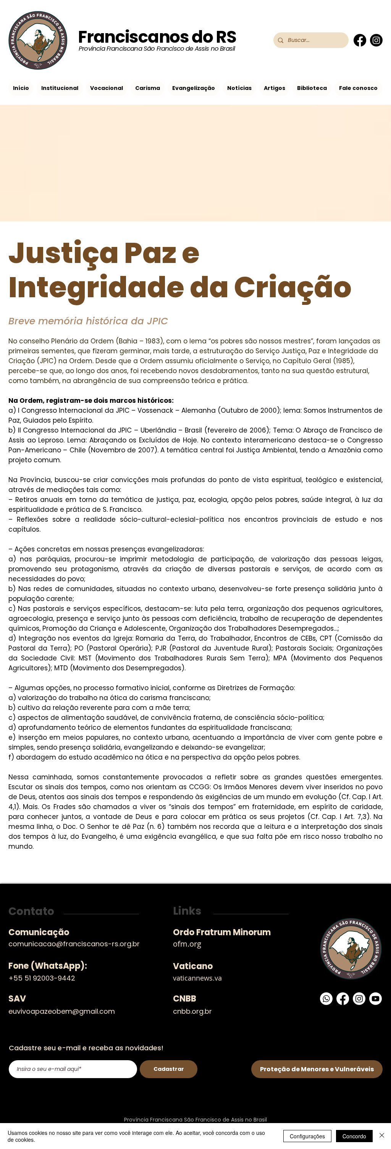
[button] (60, 88)
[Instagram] (376, 40)
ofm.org (187, 944)
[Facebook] (360, 40)
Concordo (354, 1136)
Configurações (307, 1136)
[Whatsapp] (326, 998)
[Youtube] (375, 998)
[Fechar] (381, 1136)
